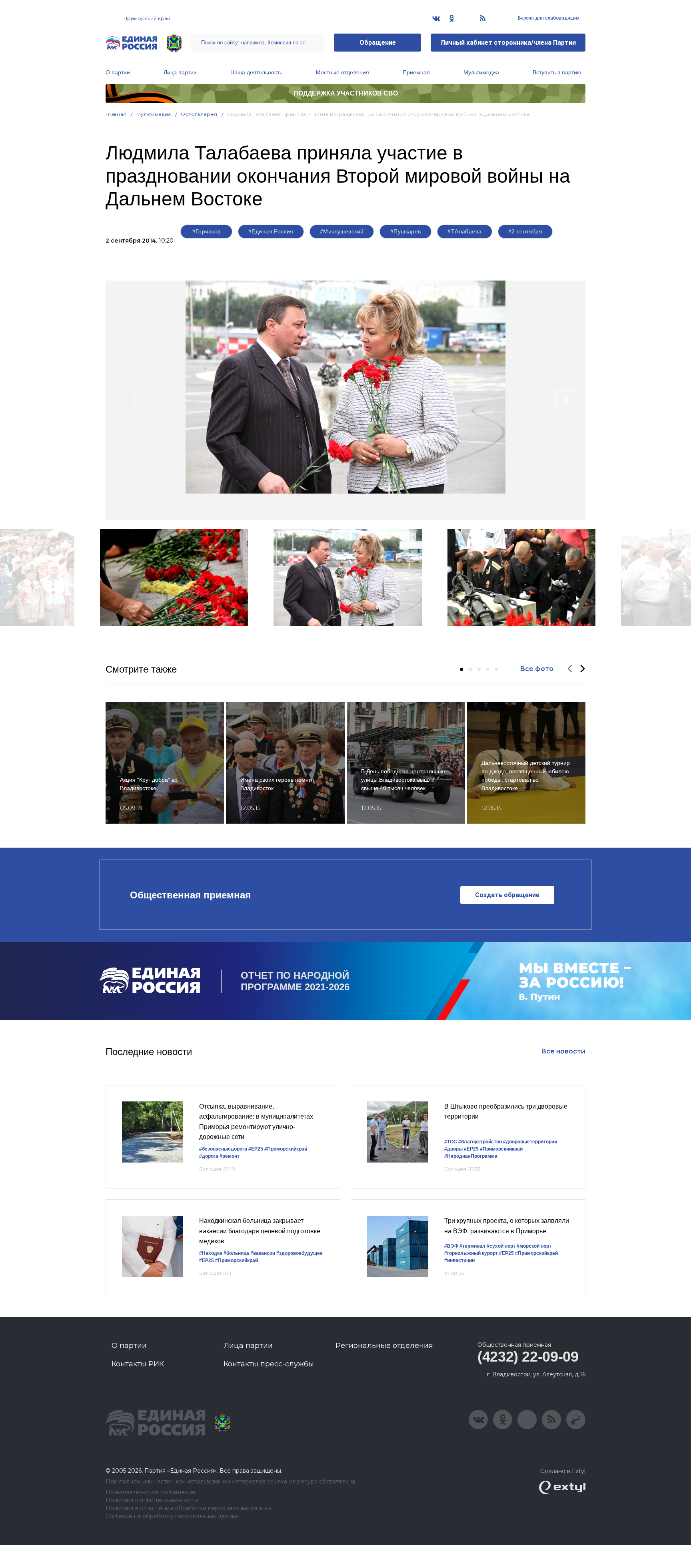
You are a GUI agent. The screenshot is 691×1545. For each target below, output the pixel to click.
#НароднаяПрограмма (470, 1156)
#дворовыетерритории (530, 1142)
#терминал (472, 1246)
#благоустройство (480, 1142)
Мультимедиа (481, 72)
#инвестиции (459, 1260)
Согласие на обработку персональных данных (172, 1516)
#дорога (208, 1156)
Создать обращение (507, 895)
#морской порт (534, 1246)
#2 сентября (525, 231)
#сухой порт (501, 1246)
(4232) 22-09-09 (528, 1356)
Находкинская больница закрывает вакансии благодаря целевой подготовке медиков (259, 1230)
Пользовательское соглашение (151, 1492)
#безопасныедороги (223, 1149)
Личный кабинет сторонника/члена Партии (508, 42)
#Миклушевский (341, 231)
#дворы (453, 1149)
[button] (461, 669)
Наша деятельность (256, 72)
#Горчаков (206, 231)
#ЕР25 (255, 1149)
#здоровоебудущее (299, 1253)
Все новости (563, 1051)
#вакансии (262, 1253)
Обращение (377, 42)
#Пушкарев (405, 231)
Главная (116, 114)
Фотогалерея (199, 114)
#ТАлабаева (464, 231)
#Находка (210, 1253)
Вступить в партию (557, 72)
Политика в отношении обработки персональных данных (189, 1508)
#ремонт (230, 1156)
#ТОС (450, 1142)
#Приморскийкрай (285, 1149)
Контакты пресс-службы (269, 1364)
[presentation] (125, 400)
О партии (118, 72)
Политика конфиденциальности (152, 1500)
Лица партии (180, 72)
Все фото (536, 669)
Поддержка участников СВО (346, 93)
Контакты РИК (138, 1364)
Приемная (416, 72)
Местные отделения (342, 72)
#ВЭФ (451, 1246)
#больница (236, 1253)
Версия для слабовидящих (548, 18)
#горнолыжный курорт (471, 1253)
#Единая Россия (271, 231)
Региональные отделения (384, 1345)
